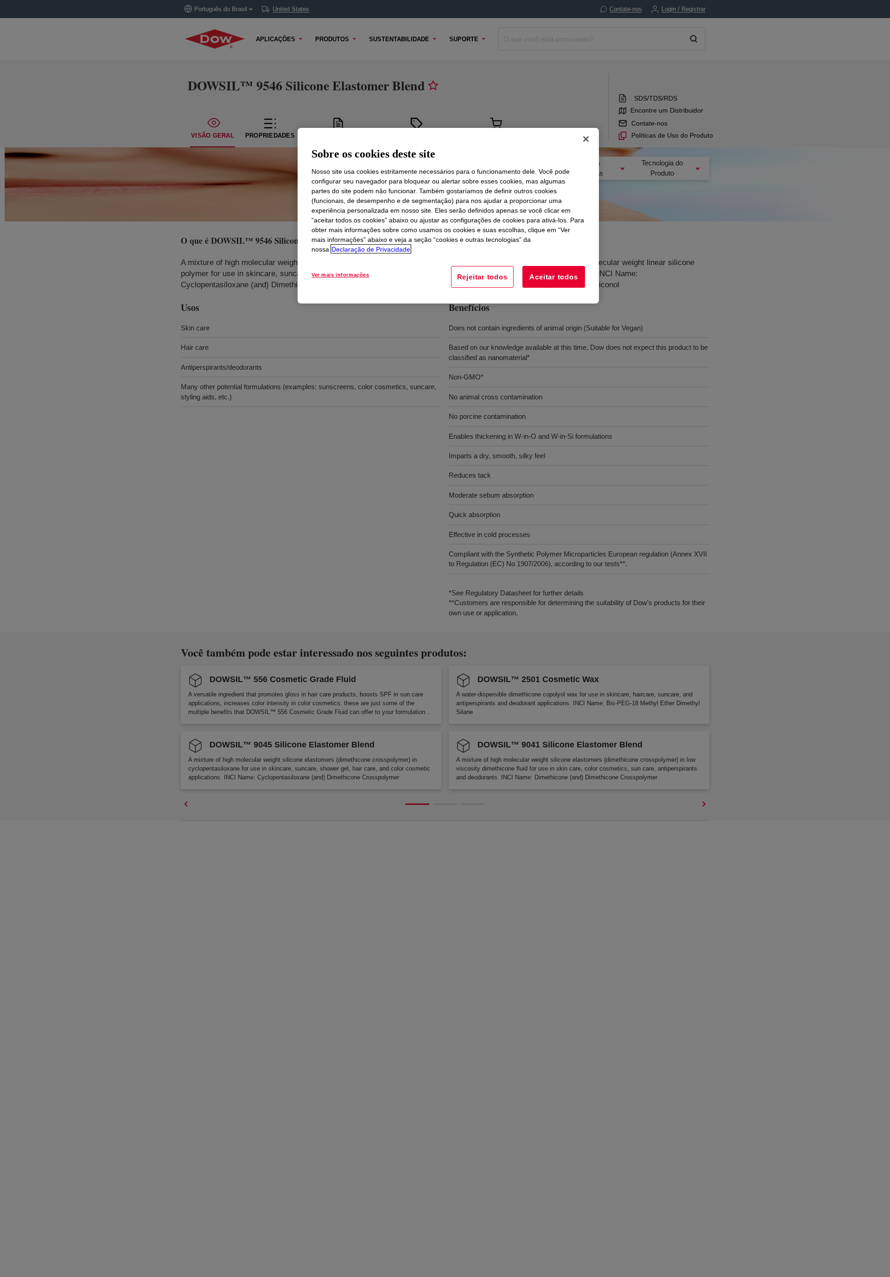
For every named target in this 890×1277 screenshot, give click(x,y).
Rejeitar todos (482, 276)
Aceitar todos (553, 276)
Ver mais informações (340, 274)
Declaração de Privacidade (370, 249)
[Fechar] (586, 139)
